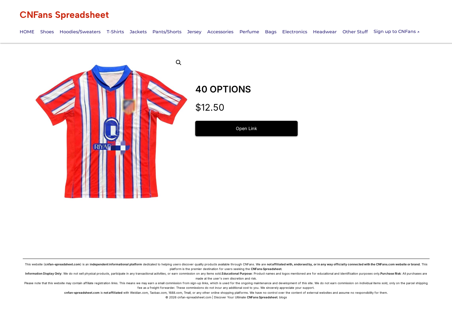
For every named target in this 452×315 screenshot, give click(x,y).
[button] (178, 62)
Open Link (246, 128)
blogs (283, 297)
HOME (27, 32)
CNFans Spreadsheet (64, 14)
